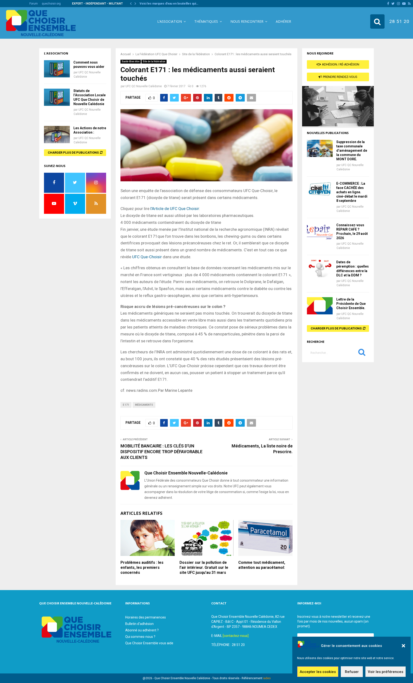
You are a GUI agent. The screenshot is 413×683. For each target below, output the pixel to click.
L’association (169, 21)
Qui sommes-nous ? (140, 637)
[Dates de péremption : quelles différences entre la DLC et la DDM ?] (320, 268)
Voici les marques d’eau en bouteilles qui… (169, 3)
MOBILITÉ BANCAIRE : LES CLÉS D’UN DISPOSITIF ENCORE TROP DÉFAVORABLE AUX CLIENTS (161, 451)
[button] (403, 645)
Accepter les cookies (318, 672)
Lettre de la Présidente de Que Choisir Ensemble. (351, 303)
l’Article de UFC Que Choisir (174, 208)
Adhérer (283, 21)
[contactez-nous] (236, 636)
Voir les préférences (385, 672)
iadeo (267, 678)
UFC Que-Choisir (147, 256)
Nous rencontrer (246, 21)
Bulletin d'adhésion (139, 624)
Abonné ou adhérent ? (142, 630)
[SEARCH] (362, 353)
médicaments (144, 404)
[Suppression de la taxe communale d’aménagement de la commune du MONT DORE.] (320, 148)
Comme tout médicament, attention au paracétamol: (261, 565)
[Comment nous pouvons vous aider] (57, 68)
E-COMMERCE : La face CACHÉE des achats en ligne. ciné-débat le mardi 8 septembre (351, 192)
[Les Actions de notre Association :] (57, 134)
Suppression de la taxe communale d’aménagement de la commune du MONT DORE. (351, 150)
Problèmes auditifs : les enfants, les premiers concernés (141, 567)
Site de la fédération (154, 61)
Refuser (352, 672)
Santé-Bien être (131, 61)
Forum (33, 3)
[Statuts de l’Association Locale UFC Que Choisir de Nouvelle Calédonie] (57, 97)
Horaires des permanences (145, 617)
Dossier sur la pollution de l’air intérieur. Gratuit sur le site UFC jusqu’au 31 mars (203, 567)
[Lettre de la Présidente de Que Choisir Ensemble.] (320, 305)
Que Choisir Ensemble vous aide (149, 643)
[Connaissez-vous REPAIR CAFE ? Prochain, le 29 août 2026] (320, 231)
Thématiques (206, 21)
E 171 (126, 404)
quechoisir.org (51, 3)
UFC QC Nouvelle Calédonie (143, 86)
